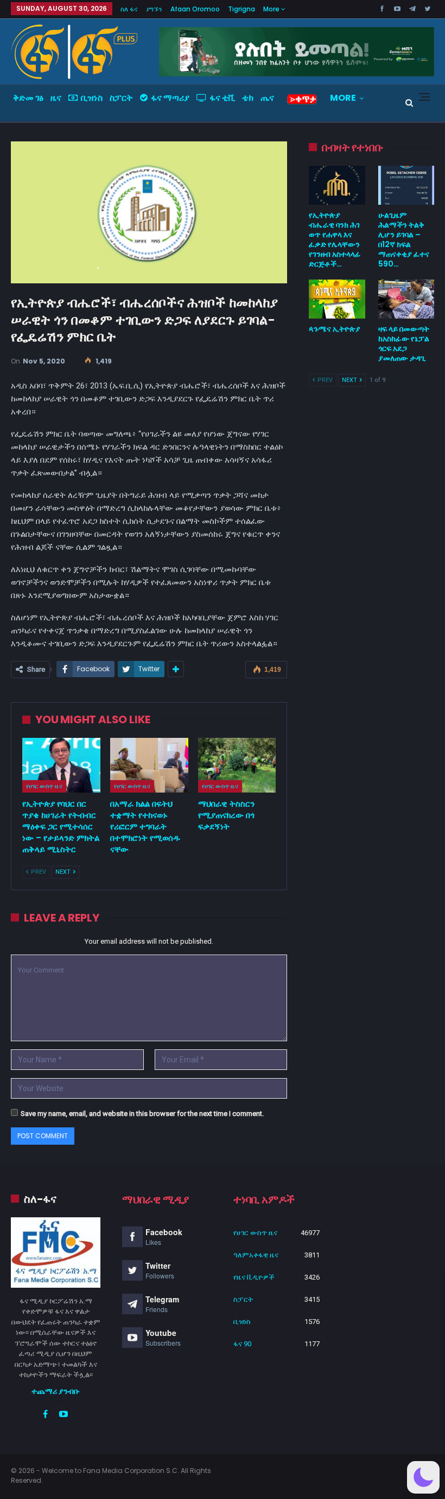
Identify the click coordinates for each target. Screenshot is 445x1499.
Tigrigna (241, 9)
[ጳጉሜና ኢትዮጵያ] (337, 299)
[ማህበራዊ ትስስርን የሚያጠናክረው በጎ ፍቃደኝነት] (237, 765)
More (272, 9)
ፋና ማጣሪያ (170, 98)
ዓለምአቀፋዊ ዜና (255, 1255)
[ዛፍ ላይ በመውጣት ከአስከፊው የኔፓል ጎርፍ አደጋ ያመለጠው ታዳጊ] (406, 299)
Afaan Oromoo (195, 9)
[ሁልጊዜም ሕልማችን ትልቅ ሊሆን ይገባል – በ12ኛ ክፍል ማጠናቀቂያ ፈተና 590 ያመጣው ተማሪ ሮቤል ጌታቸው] (406, 185)
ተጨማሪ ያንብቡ (55, 1391)
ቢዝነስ (92, 98)
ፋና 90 (242, 1344)
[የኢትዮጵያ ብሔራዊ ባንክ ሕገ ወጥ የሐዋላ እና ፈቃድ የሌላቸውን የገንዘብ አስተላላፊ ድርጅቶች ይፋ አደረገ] (337, 185)
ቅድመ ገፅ (28, 98)
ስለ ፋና (129, 9)
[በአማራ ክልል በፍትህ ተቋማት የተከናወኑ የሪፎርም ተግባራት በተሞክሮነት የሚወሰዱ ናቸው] (149, 765)
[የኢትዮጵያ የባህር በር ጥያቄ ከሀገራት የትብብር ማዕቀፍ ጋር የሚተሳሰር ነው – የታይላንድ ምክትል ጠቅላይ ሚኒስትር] (61, 765)
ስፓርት (121, 98)
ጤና (267, 98)
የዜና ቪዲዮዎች (254, 1277)
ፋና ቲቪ (222, 98)
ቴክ (247, 98)
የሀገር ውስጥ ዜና (44, 786)
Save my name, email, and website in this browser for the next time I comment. (142, 1113)
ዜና (55, 98)
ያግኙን (154, 9)
